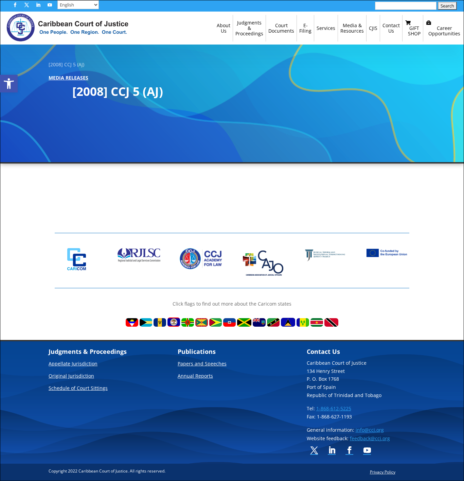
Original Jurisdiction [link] (71, 376)
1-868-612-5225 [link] (333, 408)
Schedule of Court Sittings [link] (78, 388)
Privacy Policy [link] (382, 472)
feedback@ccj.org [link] (370, 438)
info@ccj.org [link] (370, 430)
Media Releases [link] (68, 77)
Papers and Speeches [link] (202, 364)
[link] (9, 83)
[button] (15, 5)
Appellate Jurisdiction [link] (73, 364)
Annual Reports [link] (195, 376)
